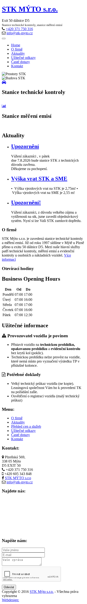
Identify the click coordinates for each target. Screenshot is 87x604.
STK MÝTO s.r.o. (30, 9)
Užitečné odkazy (23, 58)
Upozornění (25, 146)
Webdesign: (10, 600)
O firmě (17, 49)
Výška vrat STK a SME (39, 179)
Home (15, 45)
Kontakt (17, 66)
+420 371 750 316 (19, 29)
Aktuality (18, 53)
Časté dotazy (20, 62)
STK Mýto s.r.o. (42, 592)
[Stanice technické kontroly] (4, 82)
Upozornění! (26, 202)
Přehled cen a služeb (26, 426)
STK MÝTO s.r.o (18, 478)
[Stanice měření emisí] (4, 106)
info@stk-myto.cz (19, 33)
